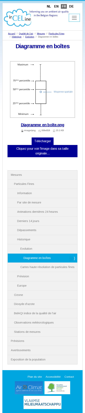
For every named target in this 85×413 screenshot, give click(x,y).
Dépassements (26, 230)
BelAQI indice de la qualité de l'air (35, 313)
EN (56, 6)
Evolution (29, 37)
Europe (21, 285)
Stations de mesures (27, 331)
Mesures (41, 33)
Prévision (23, 276)
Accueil (11, 33)
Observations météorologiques (34, 322)
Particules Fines (56, 33)
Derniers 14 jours (28, 221)
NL (49, 6)
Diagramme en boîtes (37, 258)
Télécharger (42, 141)
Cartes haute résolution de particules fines (47, 267)
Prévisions (17, 340)
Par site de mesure (29, 202)
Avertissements (21, 350)
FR (64, 6)
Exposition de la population (28, 359)
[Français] (36, 17)
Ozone (18, 294)
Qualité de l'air (26, 33)
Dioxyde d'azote (24, 304)
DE (71, 6)
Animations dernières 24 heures (37, 211)
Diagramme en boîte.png (42, 125)
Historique (17, 37)
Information (24, 193)
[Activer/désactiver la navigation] (74, 18)
